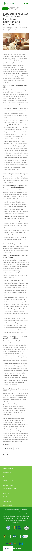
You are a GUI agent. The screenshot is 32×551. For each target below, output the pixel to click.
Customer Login (8, 505)
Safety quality (7, 472)
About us (6, 497)
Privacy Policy (7, 493)
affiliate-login (7, 501)
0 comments (12, 30)
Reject (12, 8)
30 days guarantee (8, 468)
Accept (5, 8)
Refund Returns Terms (10, 488)
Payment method (8, 480)
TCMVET (7, 28)
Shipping (6, 477)
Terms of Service (8, 485)
